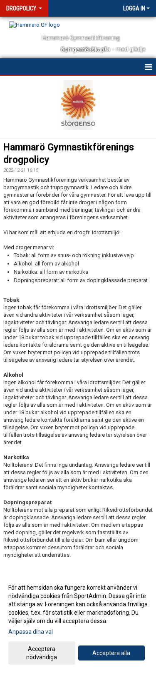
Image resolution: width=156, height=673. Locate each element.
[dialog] (78, 622)
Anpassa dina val (30, 631)
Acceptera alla (111, 653)
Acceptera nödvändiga (41, 652)
